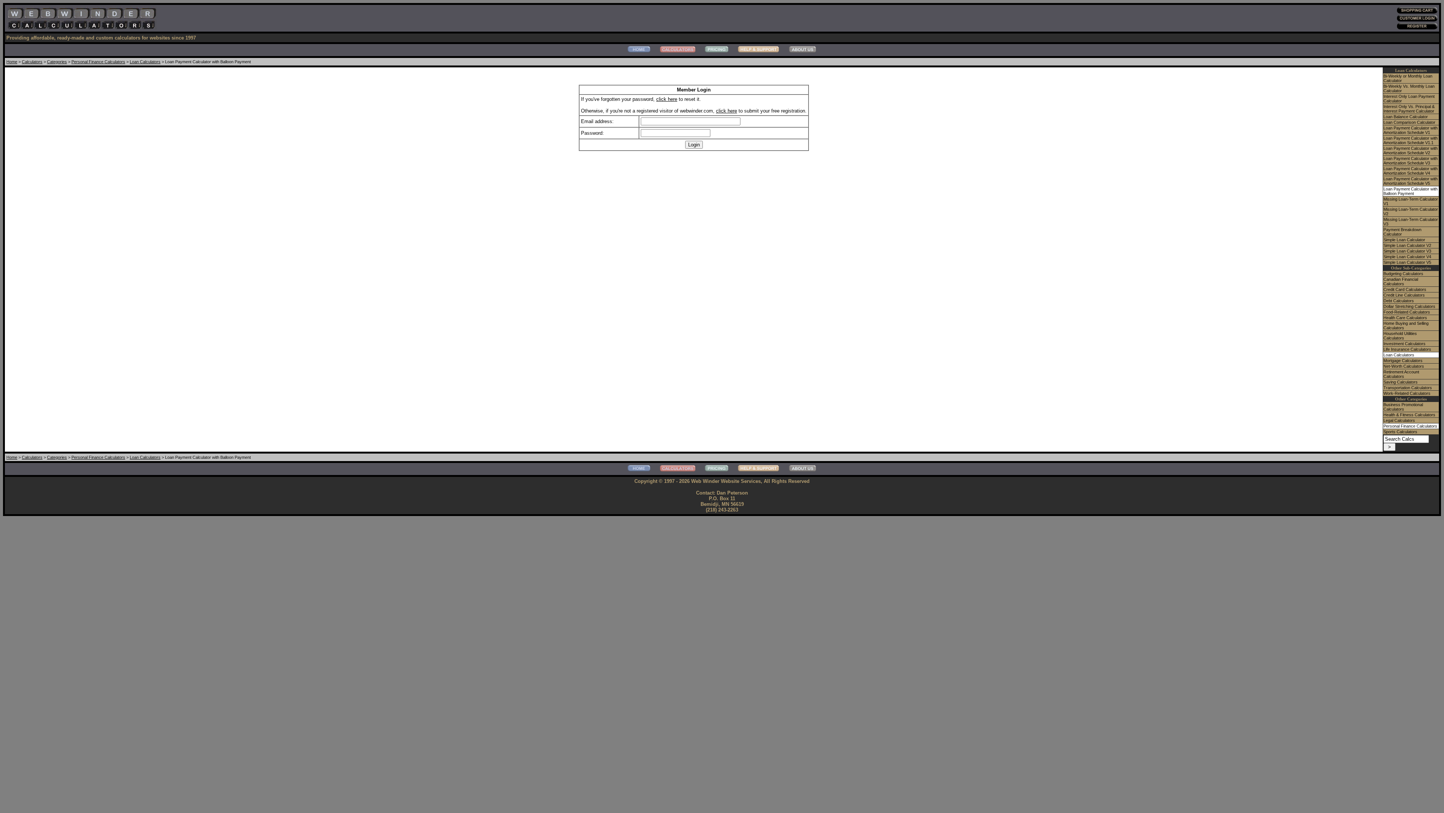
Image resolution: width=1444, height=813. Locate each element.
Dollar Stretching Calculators (1409, 306)
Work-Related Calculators (1406, 393)
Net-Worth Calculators (1403, 366)
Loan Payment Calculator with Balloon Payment (1410, 191)
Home (11, 61)
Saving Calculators (1400, 382)
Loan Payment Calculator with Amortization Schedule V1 (1410, 130)
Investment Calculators (1404, 343)
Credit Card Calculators (1404, 289)
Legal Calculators (1399, 420)
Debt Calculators (1398, 300)
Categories (57, 61)
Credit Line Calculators (1404, 295)
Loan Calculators (145, 61)
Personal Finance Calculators (98, 61)
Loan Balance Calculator (1405, 116)
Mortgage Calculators (1403, 360)
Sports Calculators (1400, 431)
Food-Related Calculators (1406, 312)
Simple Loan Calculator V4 (1407, 256)
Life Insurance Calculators (1407, 349)
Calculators (32, 61)
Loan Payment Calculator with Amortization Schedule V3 (1410, 160)
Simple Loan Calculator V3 (1407, 251)
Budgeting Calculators (1403, 273)
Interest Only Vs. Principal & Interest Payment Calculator (1409, 108)
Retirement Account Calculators (1401, 374)
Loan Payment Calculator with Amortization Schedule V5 (1410, 181)
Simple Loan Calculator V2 (1407, 245)
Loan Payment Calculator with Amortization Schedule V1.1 (1410, 140)
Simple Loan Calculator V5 (1407, 262)
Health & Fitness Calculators (1409, 415)
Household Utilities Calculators (1400, 335)
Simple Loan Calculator (1404, 240)
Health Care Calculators (1405, 317)
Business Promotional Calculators (1403, 406)
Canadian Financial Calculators (1400, 281)
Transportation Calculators (1407, 387)
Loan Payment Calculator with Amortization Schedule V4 (1410, 170)
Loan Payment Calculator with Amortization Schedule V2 (1410, 150)
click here (666, 99)
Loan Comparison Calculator (1409, 122)
